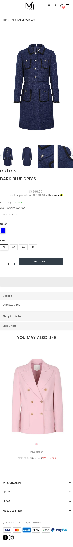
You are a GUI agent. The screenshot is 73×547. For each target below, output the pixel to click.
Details (7, 296)
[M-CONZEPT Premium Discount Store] (29, 5)
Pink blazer (36, 452)
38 (13, 247)
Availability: (6, 202)
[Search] (54, 5)
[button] (36, 282)
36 (4, 247)
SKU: (2, 207)
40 (23, 247)
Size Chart (9, 326)
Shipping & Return (14, 316)
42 (33, 247)
